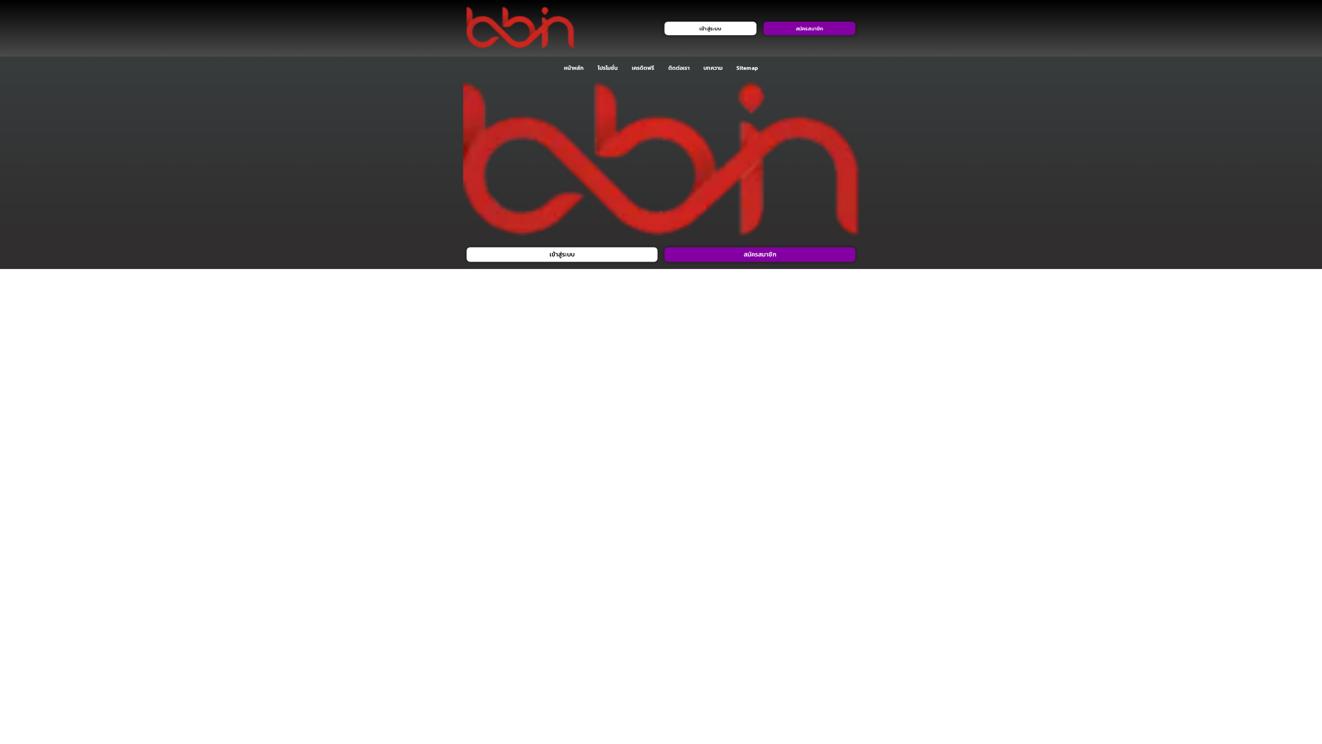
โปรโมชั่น (608, 68)
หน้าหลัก (574, 68)
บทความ (713, 68)
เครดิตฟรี (643, 68)
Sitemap (747, 68)
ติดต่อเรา (679, 68)
